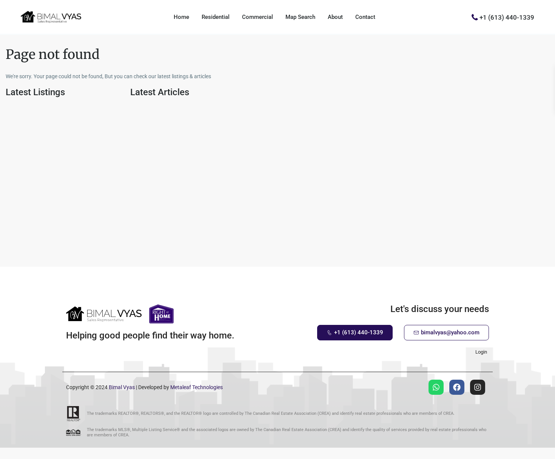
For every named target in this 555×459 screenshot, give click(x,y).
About (335, 17)
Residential (216, 17)
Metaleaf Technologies (196, 387)
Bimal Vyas (122, 387)
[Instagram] (477, 387)
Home (181, 17)
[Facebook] (456, 387)
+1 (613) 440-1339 (506, 17)
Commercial (257, 17)
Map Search (300, 17)
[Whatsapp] (436, 387)
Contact (365, 17)
